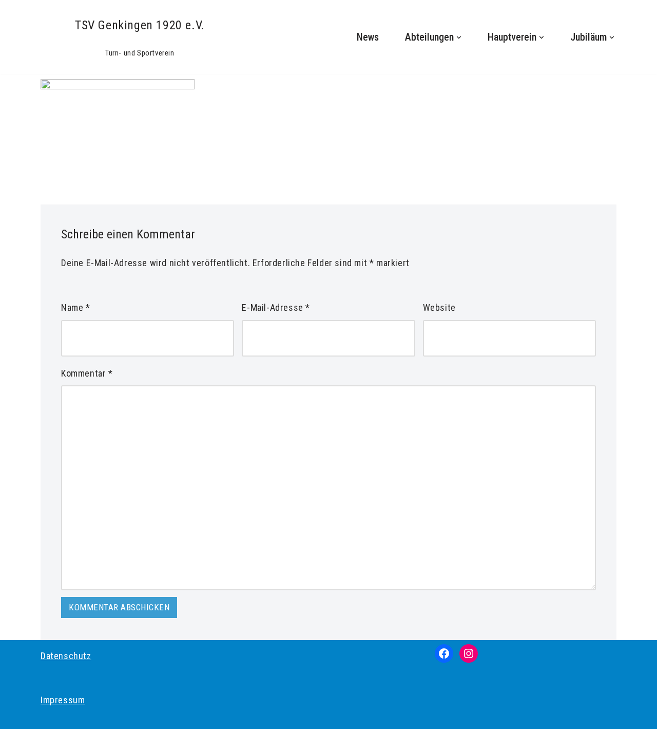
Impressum (63, 700)
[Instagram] (468, 653)
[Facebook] (444, 653)
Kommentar (87, 373)
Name (75, 307)
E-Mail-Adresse (276, 307)
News (368, 37)
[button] (458, 37)
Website (439, 307)
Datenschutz (66, 655)
